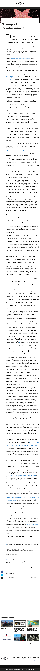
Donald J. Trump (10, 572)
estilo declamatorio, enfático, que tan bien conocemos (18, 77)
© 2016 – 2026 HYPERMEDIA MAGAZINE (33, 658)
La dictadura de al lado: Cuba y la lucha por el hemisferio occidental (6, 643)
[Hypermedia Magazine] (20, 4)
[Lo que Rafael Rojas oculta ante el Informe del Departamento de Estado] (33, 623)
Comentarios (29, 657)
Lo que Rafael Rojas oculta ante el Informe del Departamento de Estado (32, 629)
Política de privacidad (16, 657)
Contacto (34, 657)
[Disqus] (20, 599)
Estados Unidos (28, 572)
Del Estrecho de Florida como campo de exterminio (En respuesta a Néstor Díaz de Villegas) (19, 630)
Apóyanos (24, 658)
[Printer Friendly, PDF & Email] (38, 571)
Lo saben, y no (3, 628)
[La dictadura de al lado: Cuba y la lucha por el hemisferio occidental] (7, 637)
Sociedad (4, 20)
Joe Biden (11, 573)
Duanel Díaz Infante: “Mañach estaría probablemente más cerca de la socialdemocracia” (33, 643)
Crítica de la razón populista (27, 561)
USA (13, 573)
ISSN (38, 657)
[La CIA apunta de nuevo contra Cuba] (20, 637)
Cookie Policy (27, 669)
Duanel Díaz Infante (6, 31)
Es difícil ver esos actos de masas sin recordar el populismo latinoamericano (21, 150)
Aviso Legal (24, 657)
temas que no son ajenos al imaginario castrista (20, 58)
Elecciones (23, 572)
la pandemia (20, 95)
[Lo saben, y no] (7, 623)
